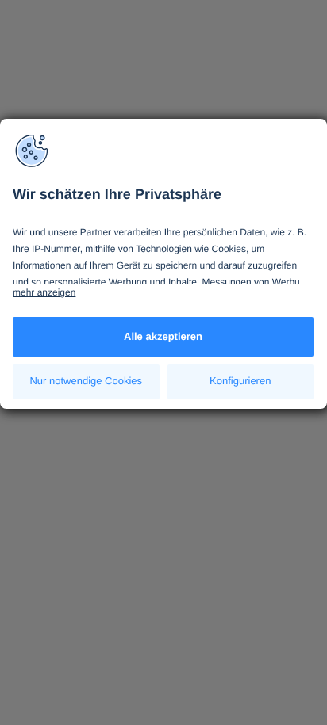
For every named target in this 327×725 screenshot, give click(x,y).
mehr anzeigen (44, 292)
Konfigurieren (240, 381)
